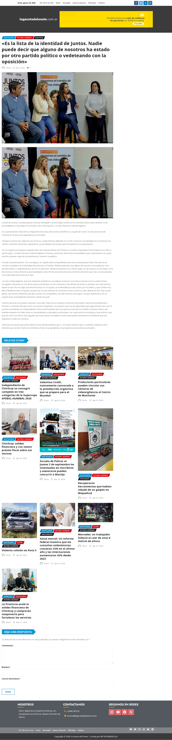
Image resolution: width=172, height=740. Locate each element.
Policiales (92, 3)
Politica (101, 3)
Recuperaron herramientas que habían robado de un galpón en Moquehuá (95, 488)
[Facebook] (125, 712)
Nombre (6, 667)
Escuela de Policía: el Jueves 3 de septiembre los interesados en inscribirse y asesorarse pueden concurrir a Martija (57, 467)
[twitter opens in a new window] (141, 3)
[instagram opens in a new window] (150, 3)
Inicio (58, 3)
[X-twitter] (131, 712)
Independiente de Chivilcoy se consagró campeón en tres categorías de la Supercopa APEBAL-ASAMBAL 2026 (19, 391)
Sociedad (66, 3)
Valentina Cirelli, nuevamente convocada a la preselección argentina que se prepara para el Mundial (57, 388)
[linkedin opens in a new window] (145, 3)
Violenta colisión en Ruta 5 (19, 550)
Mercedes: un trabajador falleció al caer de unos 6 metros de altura (94, 538)
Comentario (7, 645)
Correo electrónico (11, 678)
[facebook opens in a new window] (136, 3)
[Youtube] (118, 712)
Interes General (79, 3)
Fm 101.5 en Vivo (47, 3)
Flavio (8, 68)
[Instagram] (112, 712)
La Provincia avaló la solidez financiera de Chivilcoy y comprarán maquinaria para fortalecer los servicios (16, 610)
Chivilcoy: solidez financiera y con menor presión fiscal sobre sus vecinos (17, 448)
